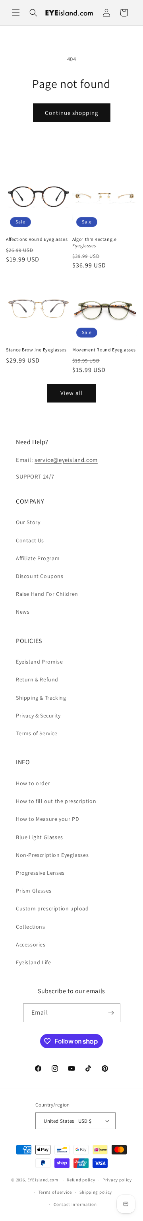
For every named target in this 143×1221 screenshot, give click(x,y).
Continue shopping (72, 112)
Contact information (75, 1204)
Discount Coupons (40, 576)
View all (71, 393)
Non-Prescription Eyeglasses (52, 855)
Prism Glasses (34, 890)
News (22, 611)
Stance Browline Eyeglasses (36, 350)
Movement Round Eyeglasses (104, 350)
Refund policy (81, 1180)
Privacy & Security (38, 715)
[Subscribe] (111, 1013)
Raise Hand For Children (47, 593)
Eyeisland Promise (39, 661)
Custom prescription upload (52, 908)
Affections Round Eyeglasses (37, 239)
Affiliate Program (38, 558)
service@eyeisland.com (66, 460)
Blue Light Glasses (39, 837)
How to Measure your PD (47, 818)
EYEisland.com (42, 1180)
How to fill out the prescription (56, 801)
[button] (16, 12)
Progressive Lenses (40, 872)
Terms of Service (37, 733)
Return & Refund (37, 679)
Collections (30, 926)
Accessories (31, 944)
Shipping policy (95, 1192)
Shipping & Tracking (41, 697)
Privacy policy (117, 1180)
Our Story (28, 522)
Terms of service (55, 1192)
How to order (33, 783)
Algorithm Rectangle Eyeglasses (94, 242)
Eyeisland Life (33, 962)
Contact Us (30, 540)
